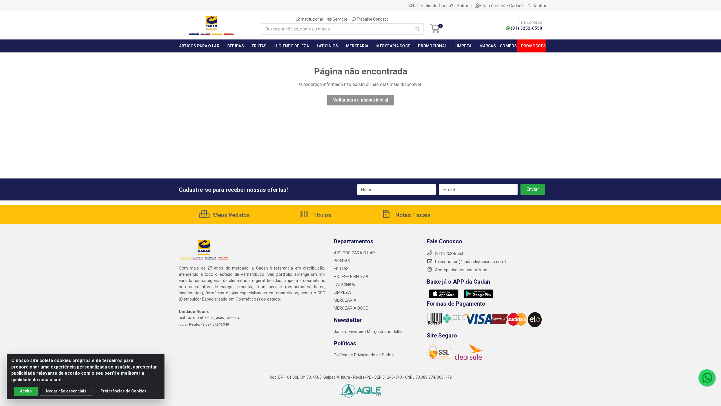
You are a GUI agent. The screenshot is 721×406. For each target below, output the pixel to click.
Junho (385, 331)
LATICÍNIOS (344, 284)
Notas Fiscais (412, 215)
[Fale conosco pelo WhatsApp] (706, 377)
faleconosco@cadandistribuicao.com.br (471, 261)
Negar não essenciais (66, 391)
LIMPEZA (342, 292)
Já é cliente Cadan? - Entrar (441, 5)
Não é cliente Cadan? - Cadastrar (514, 5)
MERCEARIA (345, 300)
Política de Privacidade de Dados (364, 355)
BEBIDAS (342, 260)
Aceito (26, 391)
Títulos (321, 215)
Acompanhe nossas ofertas (460, 269)
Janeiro (341, 331)
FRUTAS (341, 268)
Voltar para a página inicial (360, 100)
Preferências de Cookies (123, 391)
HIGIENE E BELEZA (351, 276)
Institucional (312, 19)
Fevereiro (358, 331)
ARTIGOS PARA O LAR (354, 252)
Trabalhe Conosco (372, 19)
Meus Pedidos (231, 215)
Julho (398, 331)
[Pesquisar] (418, 29)
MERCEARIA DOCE (351, 308)
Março (373, 331)
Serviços (340, 19)
